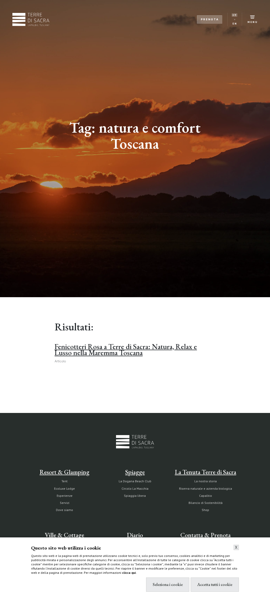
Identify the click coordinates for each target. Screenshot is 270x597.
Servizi (64, 503)
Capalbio (205, 496)
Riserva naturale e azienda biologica (205, 488)
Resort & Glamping (64, 472)
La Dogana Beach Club (135, 481)
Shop (205, 510)
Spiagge (135, 472)
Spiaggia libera (135, 496)
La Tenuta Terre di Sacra (205, 472)
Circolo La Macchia (135, 488)
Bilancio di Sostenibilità (206, 503)
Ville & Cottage (64, 535)
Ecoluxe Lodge (64, 488)
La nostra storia (205, 481)
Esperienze (65, 496)
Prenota (210, 19)
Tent (64, 481)
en (235, 23)
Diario (135, 535)
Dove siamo (64, 510)
